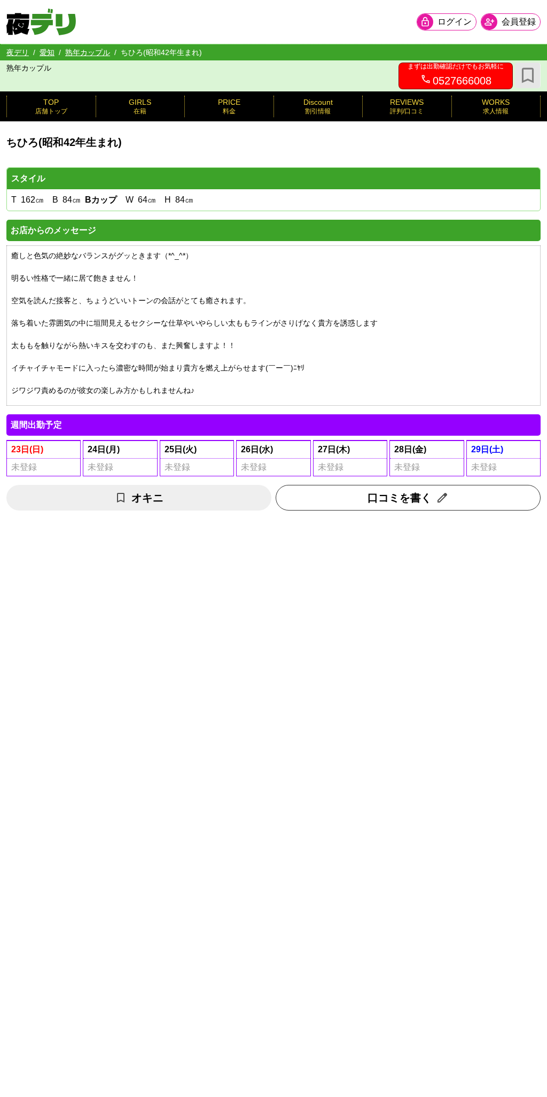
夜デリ (17, 52)
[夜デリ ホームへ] (41, 22)
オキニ (147, 498)
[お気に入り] (528, 75)
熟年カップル (87, 52)
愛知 (47, 52)
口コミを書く (400, 498)
